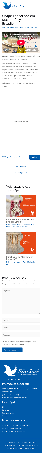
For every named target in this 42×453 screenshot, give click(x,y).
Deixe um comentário (10, 28)
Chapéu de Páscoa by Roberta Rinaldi (16, 425)
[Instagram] (8, 379)
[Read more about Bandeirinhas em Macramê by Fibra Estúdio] (21, 206)
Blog (3, 407)
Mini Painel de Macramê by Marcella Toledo (19, 257)
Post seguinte (21, 172)
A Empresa (6, 416)
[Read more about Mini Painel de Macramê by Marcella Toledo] (21, 243)
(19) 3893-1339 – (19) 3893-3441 (15, 395)
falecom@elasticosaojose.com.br (14, 398)
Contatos (5, 410)
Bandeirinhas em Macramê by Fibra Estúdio (20, 220)
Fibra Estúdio (24, 28)
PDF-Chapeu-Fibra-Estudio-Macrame (13, 157)
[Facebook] (12, 379)
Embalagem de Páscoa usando (13, 431)
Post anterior (21, 166)
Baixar (34, 157)
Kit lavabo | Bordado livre (11, 428)
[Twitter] (19, 379)
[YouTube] (15, 379)
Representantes (8, 413)
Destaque (26, 225)
